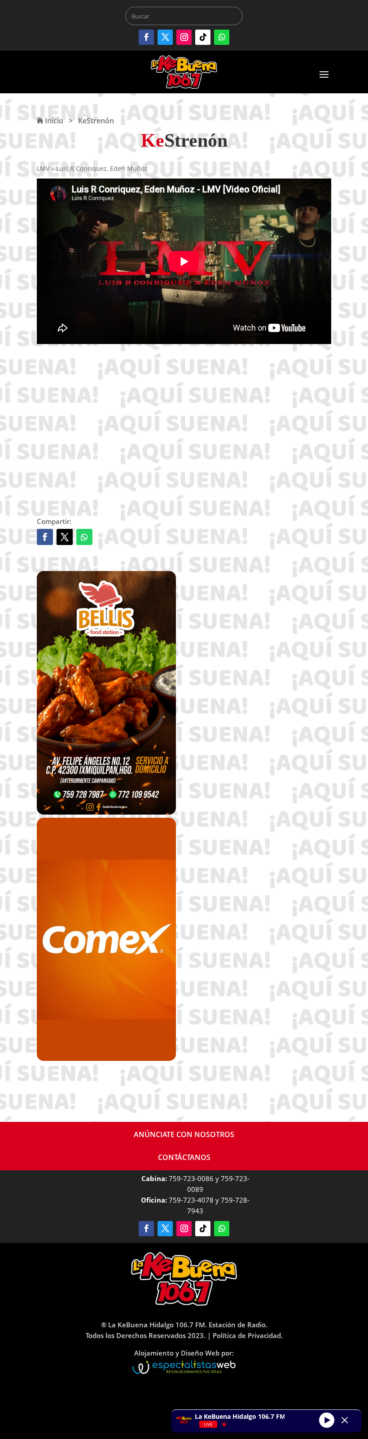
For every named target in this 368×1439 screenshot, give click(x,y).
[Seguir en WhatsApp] (221, 37)
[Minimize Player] (344, 1420)
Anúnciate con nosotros (184, 1134)
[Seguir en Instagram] (184, 37)
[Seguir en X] (165, 37)
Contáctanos (184, 1157)
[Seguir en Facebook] (146, 37)
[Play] (327, 1420)
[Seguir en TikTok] (202, 37)
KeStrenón (96, 121)
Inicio (53, 121)
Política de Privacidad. (248, 1335)
